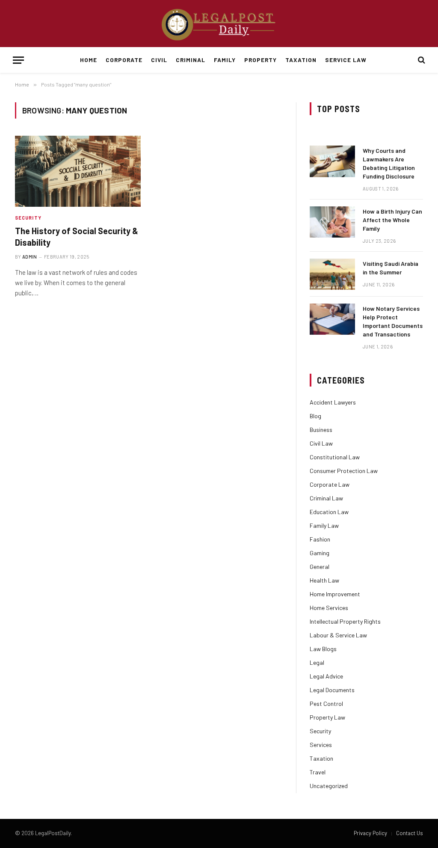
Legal (317, 662)
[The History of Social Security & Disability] (78, 171)
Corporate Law (329, 484)
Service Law (345, 59)
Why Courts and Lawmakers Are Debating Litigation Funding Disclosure (389, 163)
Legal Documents (332, 689)
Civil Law (321, 443)
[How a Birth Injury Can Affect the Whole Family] (332, 222)
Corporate (124, 59)
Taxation (301, 59)
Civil (159, 59)
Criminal (190, 59)
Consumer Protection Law (344, 470)
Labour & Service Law (338, 635)
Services (321, 744)
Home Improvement (335, 594)
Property (260, 59)
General (319, 566)
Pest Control (326, 703)
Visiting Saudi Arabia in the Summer (390, 268)
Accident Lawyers (333, 402)
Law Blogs (323, 648)
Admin (29, 256)
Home (88, 59)
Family (225, 59)
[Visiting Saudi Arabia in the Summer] (332, 274)
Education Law (329, 511)
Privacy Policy (370, 833)
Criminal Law (326, 498)
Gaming (319, 552)
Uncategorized (329, 785)
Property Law (327, 717)
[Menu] (18, 60)
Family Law (324, 525)
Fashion (320, 539)
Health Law (324, 580)
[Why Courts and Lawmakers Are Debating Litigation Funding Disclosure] (332, 161)
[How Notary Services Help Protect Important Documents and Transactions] (332, 319)
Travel (318, 772)
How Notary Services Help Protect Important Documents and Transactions (393, 321)
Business (321, 429)
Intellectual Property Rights (345, 621)
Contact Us (409, 833)
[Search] (420, 60)
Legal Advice (326, 676)
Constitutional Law (335, 457)
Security (28, 217)
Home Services (329, 607)
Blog (315, 416)
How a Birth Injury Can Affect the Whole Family (392, 220)
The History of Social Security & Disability (76, 236)
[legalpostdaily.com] (219, 23)
